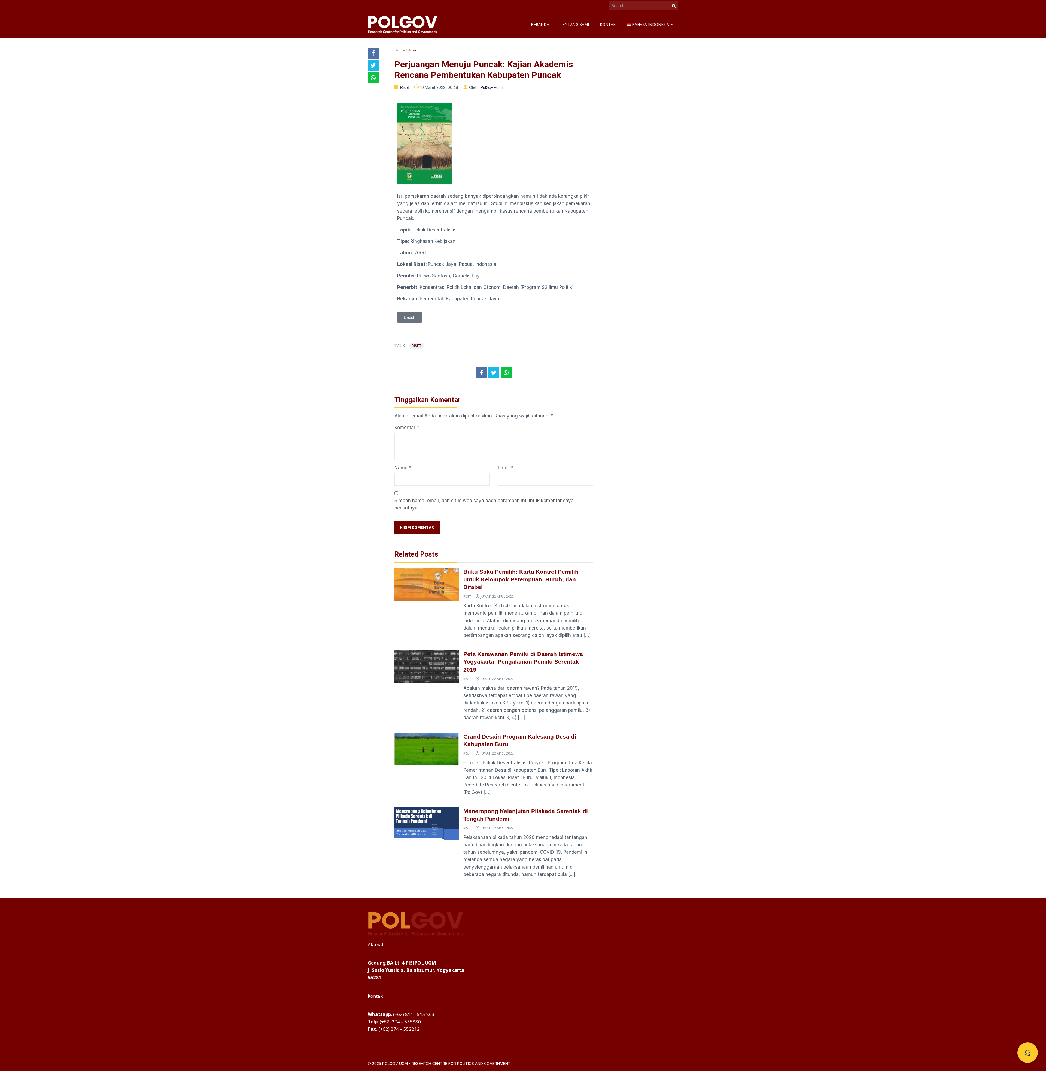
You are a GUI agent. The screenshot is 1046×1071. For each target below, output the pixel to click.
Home (399, 50)
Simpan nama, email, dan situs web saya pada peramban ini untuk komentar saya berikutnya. (484, 504)
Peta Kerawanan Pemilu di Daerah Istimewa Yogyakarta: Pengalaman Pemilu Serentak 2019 (523, 662)
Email (504, 468)
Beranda (540, 24)
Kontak (608, 24)
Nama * (402, 468)
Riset (413, 50)
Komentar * (406, 427)
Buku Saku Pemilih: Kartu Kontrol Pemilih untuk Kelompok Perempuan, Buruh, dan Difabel (521, 579)
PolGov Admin (493, 87)
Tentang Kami (574, 24)
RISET (416, 346)
